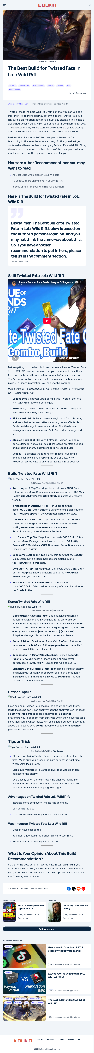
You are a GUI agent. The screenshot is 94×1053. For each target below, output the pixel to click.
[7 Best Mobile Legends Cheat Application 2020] (9, 912)
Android (12, 86)
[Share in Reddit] (78, 888)
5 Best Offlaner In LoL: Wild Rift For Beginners (38, 186)
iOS (68, 86)
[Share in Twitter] (73, 888)
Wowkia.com (13, 104)
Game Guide (24, 86)
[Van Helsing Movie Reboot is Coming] (54, 912)
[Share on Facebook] (68, 888)
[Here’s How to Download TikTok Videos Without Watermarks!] (24, 956)
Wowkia (12, 149)
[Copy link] (83, 888)
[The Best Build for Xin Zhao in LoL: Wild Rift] (24, 1008)
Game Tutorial (38, 86)
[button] (4, 5)
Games (50, 86)
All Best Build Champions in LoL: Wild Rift (35, 174)
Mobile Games (14, 90)
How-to (60, 86)
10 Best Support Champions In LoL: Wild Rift (37, 180)
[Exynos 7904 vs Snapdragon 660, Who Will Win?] (24, 982)
